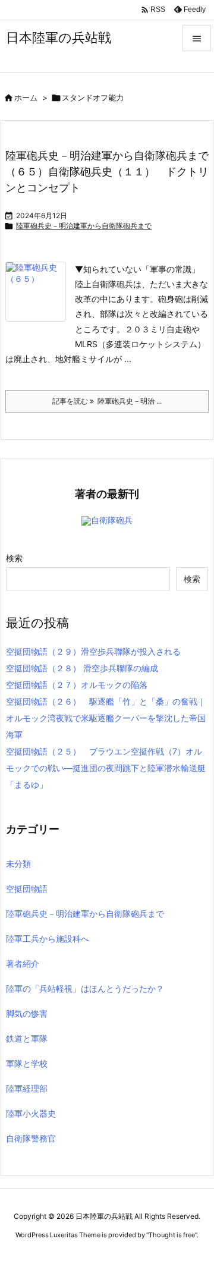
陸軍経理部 (27, 1088)
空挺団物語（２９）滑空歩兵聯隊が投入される (93, 651)
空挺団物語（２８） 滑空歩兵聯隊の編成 (82, 668)
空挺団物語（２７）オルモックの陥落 (76, 685)
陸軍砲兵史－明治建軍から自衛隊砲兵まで (84, 225)
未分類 (18, 864)
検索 (14, 558)
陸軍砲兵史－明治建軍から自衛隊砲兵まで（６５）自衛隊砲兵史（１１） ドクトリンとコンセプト (107, 171)
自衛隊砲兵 (112, 520)
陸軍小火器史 (31, 1113)
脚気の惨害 (27, 1013)
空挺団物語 (27, 888)
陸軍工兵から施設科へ (47, 938)
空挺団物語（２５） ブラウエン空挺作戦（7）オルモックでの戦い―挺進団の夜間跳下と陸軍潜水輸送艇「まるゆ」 (106, 768)
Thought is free (172, 1235)
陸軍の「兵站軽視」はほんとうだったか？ (85, 988)
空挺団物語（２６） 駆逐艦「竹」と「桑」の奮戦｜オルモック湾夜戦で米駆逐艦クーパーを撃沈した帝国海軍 (106, 718)
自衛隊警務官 (31, 1138)
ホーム (25, 97)
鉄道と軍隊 (27, 1038)
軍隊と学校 (27, 1063)
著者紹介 (22, 963)
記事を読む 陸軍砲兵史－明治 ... (107, 401)
